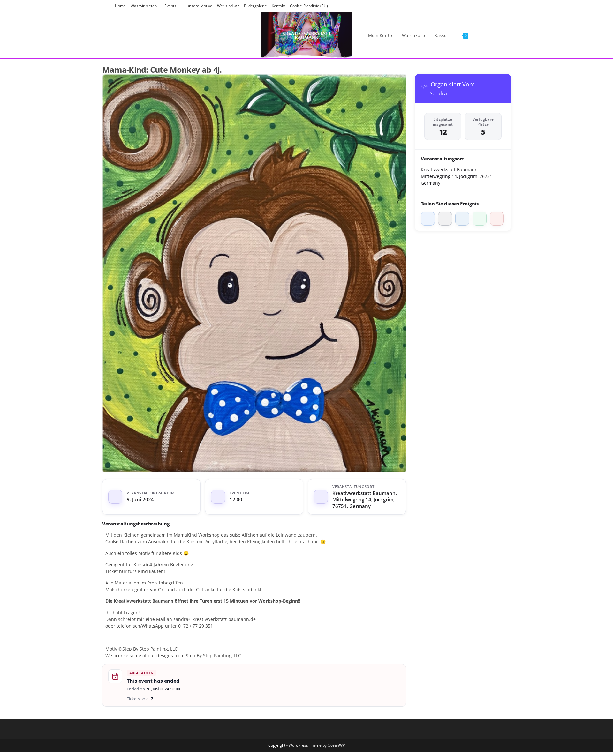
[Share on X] (445, 219)
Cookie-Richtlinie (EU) (309, 6)
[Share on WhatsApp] (480, 219)
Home (120, 6)
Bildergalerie (255, 6)
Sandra (438, 93)
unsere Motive (199, 6)
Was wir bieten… (145, 6)
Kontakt (278, 6)
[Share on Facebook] (428, 219)
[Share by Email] (497, 219)
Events (170, 6)
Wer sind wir (228, 6)
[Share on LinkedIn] (462, 219)
